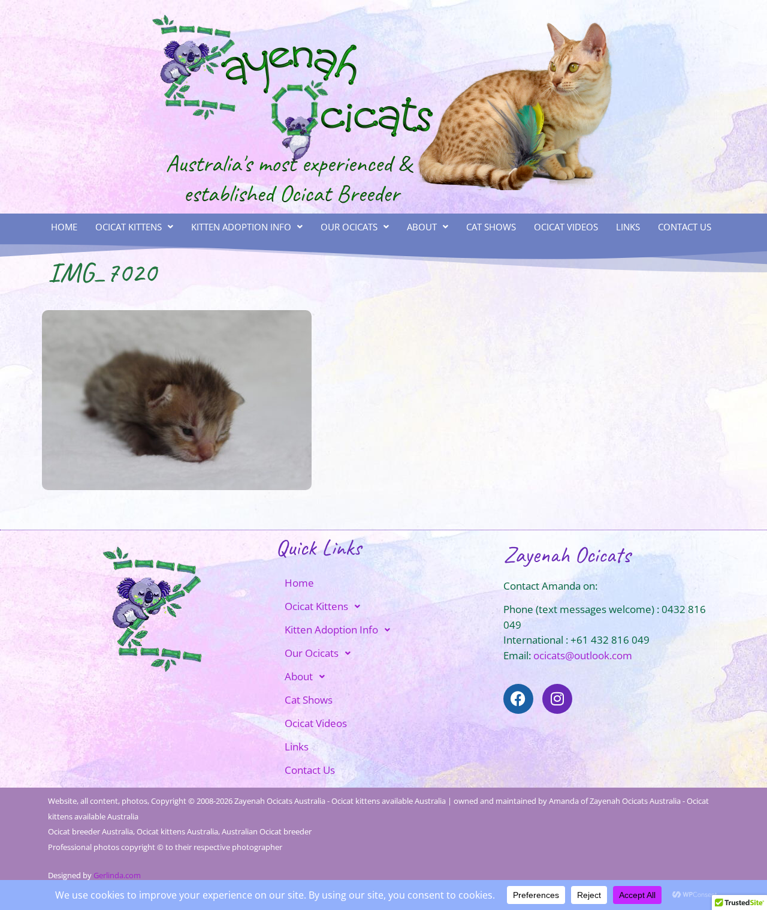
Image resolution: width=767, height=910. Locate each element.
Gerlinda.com (117, 875)
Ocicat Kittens (128, 227)
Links (628, 227)
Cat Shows (491, 227)
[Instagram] (557, 699)
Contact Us (684, 227)
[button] (134, 227)
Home (64, 227)
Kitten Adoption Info (241, 227)
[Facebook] (518, 699)
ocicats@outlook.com (582, 655)
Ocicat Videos (566, 227)
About (422, 227)
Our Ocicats (349, 227)
